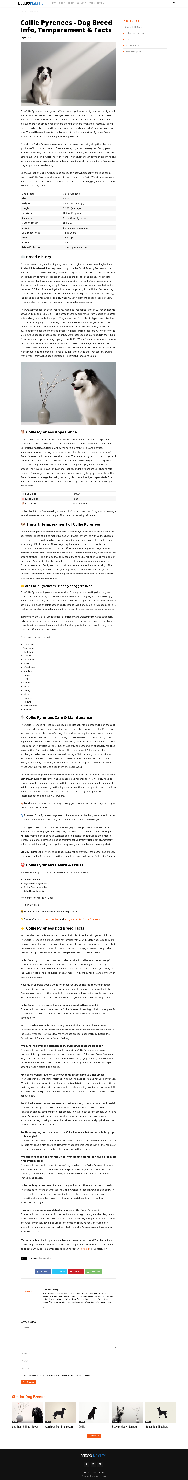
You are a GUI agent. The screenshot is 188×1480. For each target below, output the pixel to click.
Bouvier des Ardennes (133, 46)
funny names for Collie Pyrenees (82, 919)
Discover (24, 11)
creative (53, 919)
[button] (174, 3)
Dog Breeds (33, 11)
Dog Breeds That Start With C (40, 1258)
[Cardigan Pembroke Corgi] (60, 1412)
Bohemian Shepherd (133, 52)
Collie (127, 39)
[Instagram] (93, 1464)
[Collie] (94, 1412)
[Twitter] (44, 1306)
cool (46, 919)
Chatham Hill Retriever (133, 27)
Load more (93, 1436)
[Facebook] (86, 1464)
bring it (85, 1248)
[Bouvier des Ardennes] (127, 1412)
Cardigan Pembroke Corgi (135, 33)
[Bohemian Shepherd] (160, 1412)
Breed (15, 1422)
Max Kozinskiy (50, 1289)
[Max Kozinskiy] (32, 1298)
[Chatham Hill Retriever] (27, 1412)
